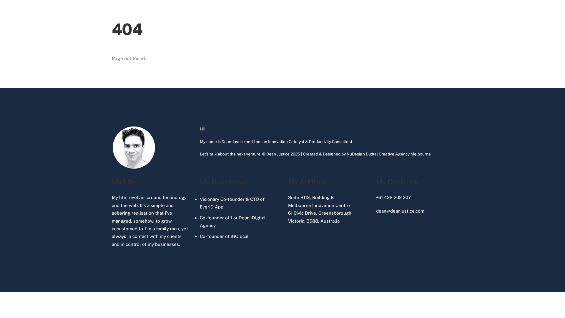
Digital (372, 154)
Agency (402, 154)
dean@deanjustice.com (400, 210)
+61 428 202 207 (393, 197)
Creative (386, 154)
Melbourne (421, 154)
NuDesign (356, 154)
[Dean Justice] (134, 167)
